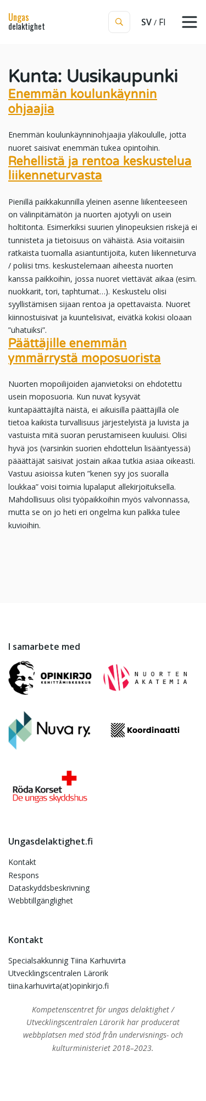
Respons (23, 875)
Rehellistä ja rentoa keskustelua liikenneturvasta (100, 168)
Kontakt (22, 862)
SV (146, 22)
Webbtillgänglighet (40, 900)
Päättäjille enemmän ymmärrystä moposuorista (84, 350)
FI (162, 22)
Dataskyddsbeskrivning (49, 888)
